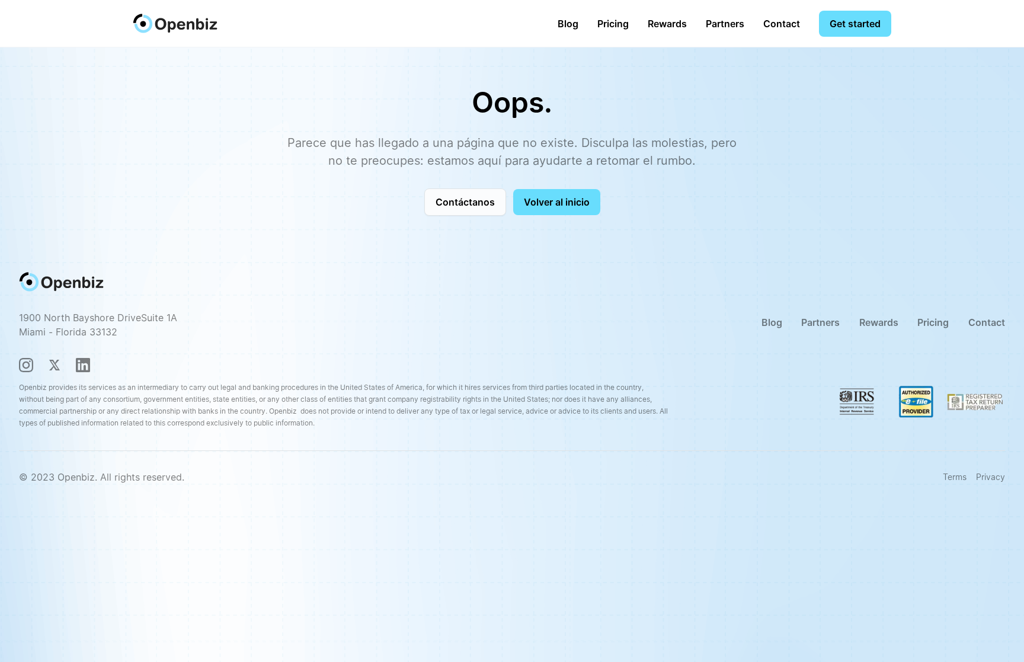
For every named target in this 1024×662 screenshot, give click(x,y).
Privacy (990, 477)
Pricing (613, 24)
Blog (568, 24)
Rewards (667, 24)
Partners (725, 24)
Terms (955, 477)
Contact (781, 24)
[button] (613, 24)
